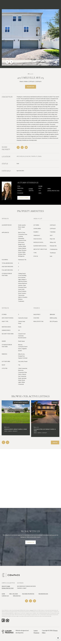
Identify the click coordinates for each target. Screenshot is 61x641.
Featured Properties (28, 593)
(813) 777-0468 (40, 191)
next (11, 62)
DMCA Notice (16, 595)
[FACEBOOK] (26, 600)
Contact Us (5, 595)
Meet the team (13, 593)
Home (3, 593)
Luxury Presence (36, 631)
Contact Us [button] (30, 542)
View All (55, 442)
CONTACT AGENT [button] (23, 197)
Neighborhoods (43, 593)
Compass (31, 610)
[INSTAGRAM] (30, 600)
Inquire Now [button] (30, 86)
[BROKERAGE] (34, 600)
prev (7, 62)
